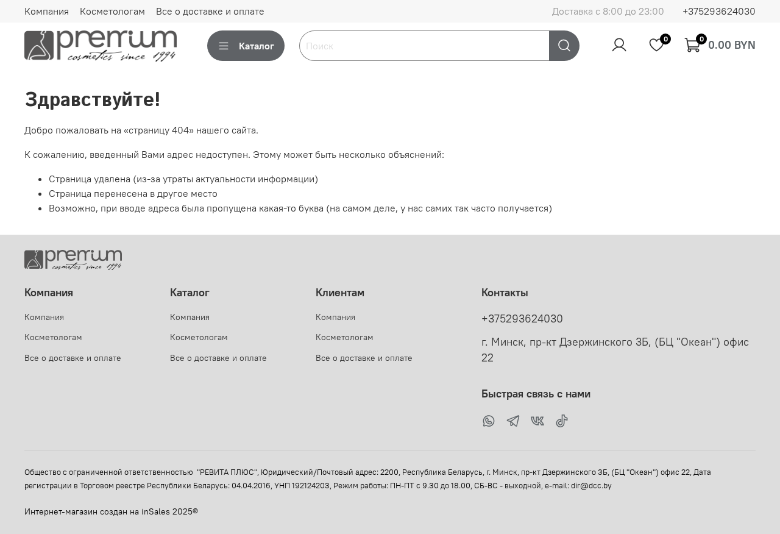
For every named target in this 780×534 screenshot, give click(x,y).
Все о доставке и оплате (210, 11)
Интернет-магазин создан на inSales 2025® (111, 511)
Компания (46, 11)
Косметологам (112, 11)
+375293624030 (719, 11)
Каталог (256, 46)
